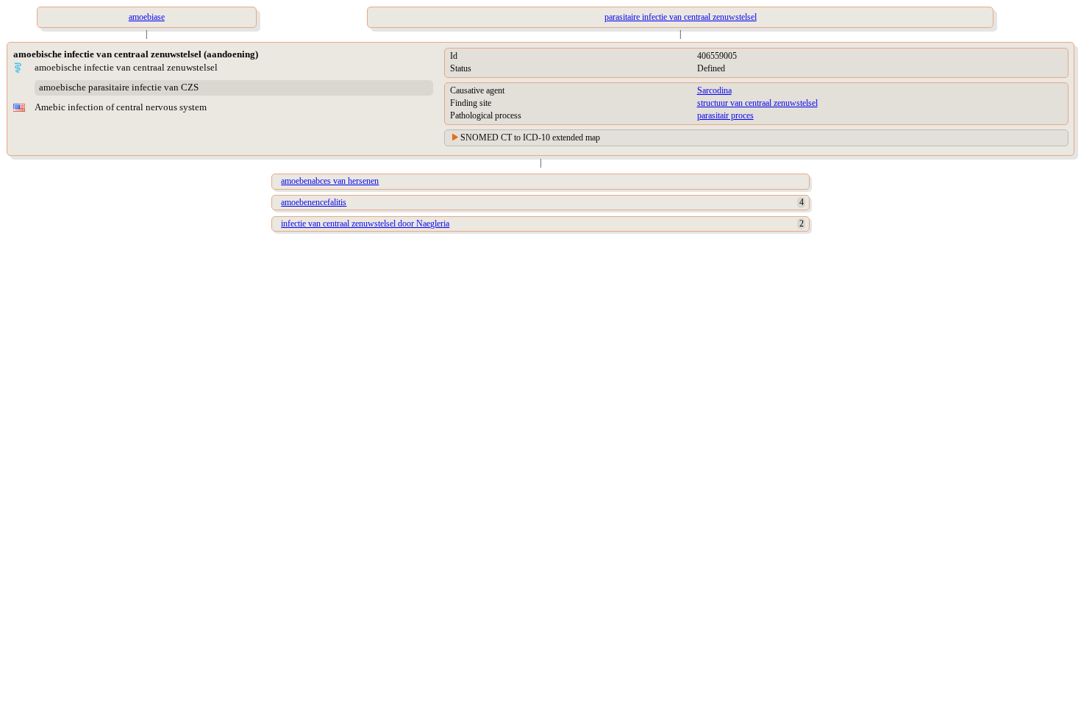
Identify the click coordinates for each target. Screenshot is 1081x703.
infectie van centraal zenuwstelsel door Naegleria (365, 223)
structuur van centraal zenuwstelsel (757, 103)
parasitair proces (725, 115)
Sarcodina (714, 90)
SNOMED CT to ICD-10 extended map (530, 137)
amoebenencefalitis (313, 202)
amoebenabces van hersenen (330, 181)
